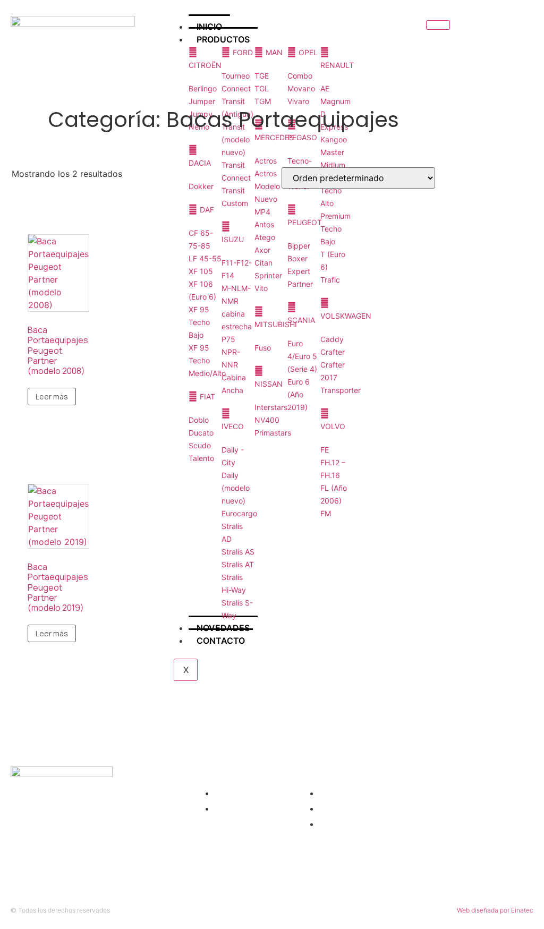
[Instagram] (501, 40)
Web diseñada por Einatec (495, 910)
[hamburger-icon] (438, 25)
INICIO (209, 26)
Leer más (52, 396)
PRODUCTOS (223, 39)
